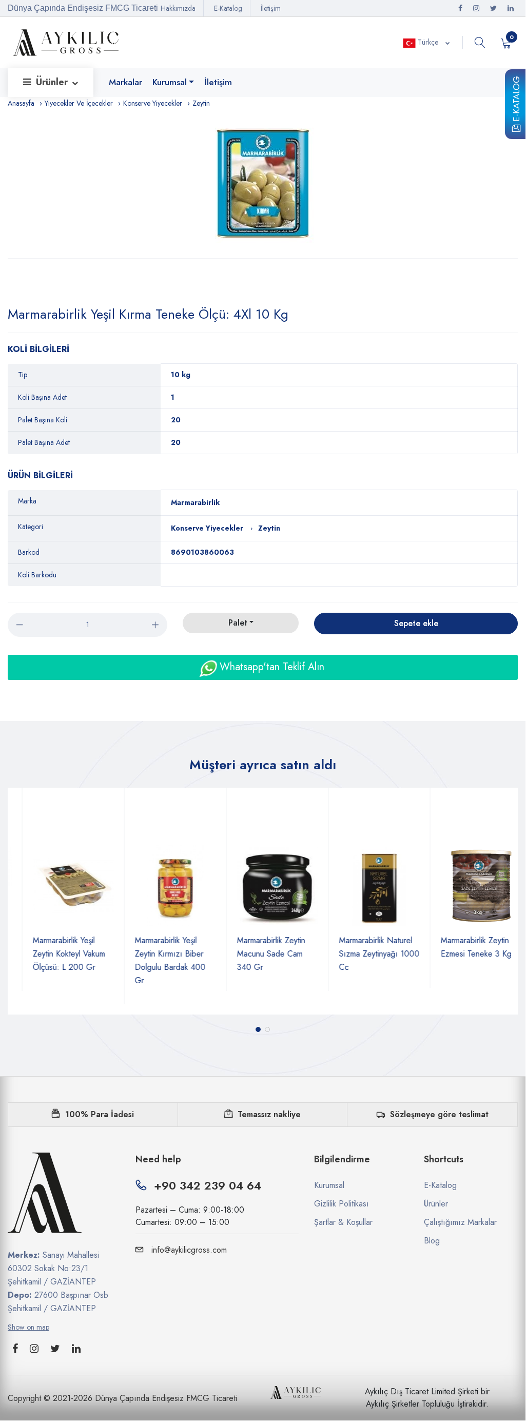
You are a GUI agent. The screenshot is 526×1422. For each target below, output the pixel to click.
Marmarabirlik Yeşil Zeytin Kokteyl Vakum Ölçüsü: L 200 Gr (54, 953)
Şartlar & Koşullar (343, 1222)
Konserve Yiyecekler (152, 103)
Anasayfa (21, 103)
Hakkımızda (178, 8)
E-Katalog (516, 100)
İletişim (271, 8)
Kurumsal (169, 82)
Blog (432, 1240)
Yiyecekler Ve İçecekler (79, 103)
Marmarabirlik (195, 502)
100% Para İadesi (99, 1114)
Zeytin (201, 103)
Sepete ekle (416, 623)
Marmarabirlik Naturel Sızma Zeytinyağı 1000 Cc (365, 953)
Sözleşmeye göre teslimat (439, 1114)
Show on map (28, 1327)
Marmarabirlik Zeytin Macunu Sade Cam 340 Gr (257, 953)
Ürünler (53, 82)
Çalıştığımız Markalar (460, 1222)
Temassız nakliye (269, 1114)
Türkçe (428, 42)
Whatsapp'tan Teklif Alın (270, 666)
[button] (258, 1029)
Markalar (125, 82)
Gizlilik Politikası (341, 1204)
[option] (263, 184)
